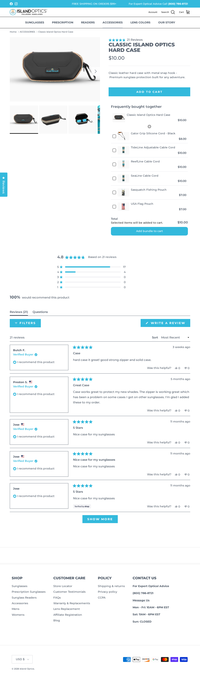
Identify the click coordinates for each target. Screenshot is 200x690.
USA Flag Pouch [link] (142, 203)
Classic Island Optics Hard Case (55, 31)
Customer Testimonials (69, 591)
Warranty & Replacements (71, 603)
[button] (149, 39)
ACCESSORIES (27, 31)
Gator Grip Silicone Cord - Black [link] (153, 133)
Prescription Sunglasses (29, 591)
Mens (15, 609)
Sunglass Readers (24, 597)
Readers (88, 22)
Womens (18, 614)
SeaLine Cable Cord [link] (144, 175)
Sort (155, 337)
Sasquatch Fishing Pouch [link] (149, 189)
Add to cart (149, 92)
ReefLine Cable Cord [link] (145, 161)
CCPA (101, 597)
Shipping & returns (111, 586)
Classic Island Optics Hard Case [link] (148, 115)
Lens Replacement (66, 609)
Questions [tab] (40, 313)
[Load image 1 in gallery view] (55, 69)
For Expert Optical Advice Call (158, 3)
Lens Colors (140, 22)
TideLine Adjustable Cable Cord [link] (153, 147)
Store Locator (62, 586)
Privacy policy (107, 591)
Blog (56, 620)
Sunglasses (34, 22)
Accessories (113, 22)
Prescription (62, 22)
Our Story (166, 22)
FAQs (57, 597)
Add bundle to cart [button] (149, 231)
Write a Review (169, 324)
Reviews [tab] (19, 313)
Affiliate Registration (67, 614)
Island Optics (27, 668)
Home (13, 31)
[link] (118, 117)
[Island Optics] (29, 12)
